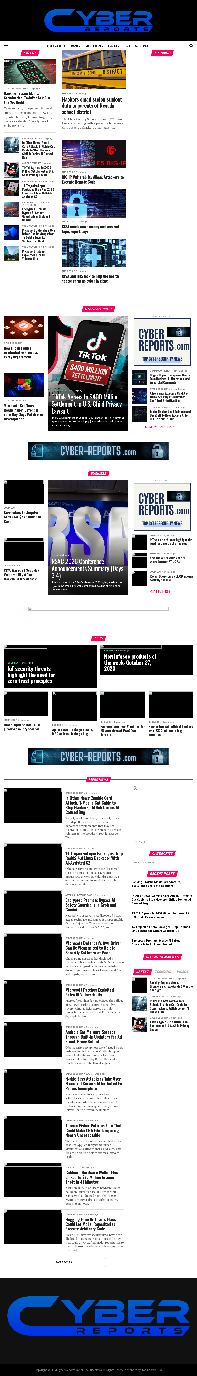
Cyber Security (56, 46)
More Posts (64, 1262)
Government (142, 46)
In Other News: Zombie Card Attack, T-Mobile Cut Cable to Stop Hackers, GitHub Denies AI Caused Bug (162, 899)
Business (113, 46)
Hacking (75, 46)
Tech (127, 46)
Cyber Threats (94, 46)
